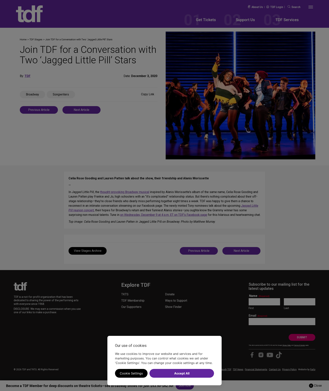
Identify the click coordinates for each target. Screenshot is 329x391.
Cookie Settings (131, 373)
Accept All (181, 373)
